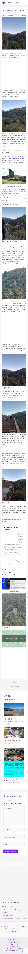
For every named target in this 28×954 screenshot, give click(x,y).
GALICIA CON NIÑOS (14, 940)
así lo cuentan (10, 137)
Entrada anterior (14, 682)
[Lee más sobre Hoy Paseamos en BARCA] (14, 732)
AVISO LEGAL (14, 946)
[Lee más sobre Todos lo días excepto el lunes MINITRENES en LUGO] (14, 762)
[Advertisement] (14, 74)
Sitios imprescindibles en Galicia (11, 907)
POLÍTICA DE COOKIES (14, 948)
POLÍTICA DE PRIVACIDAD (14, 950)
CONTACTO (14, 944)
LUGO (16, 15)
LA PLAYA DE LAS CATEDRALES (10, 718)
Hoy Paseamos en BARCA (12, 740)
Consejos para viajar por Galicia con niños (14, 918)
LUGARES (16, 721)
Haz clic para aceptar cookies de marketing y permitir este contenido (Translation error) (14, 638)
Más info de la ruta (14, 591)
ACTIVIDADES (17, 742)
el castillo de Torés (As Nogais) (15, 158)
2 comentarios (7, 782)
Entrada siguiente (14, 686)
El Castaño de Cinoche (8, 915)
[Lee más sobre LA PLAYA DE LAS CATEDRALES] (14, 709)
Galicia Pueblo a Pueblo (14, 186)
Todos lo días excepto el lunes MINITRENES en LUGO (14, 779)
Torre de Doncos (9, 241)
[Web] (14, 844)
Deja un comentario (7, 15)
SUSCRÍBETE (14, 942)
